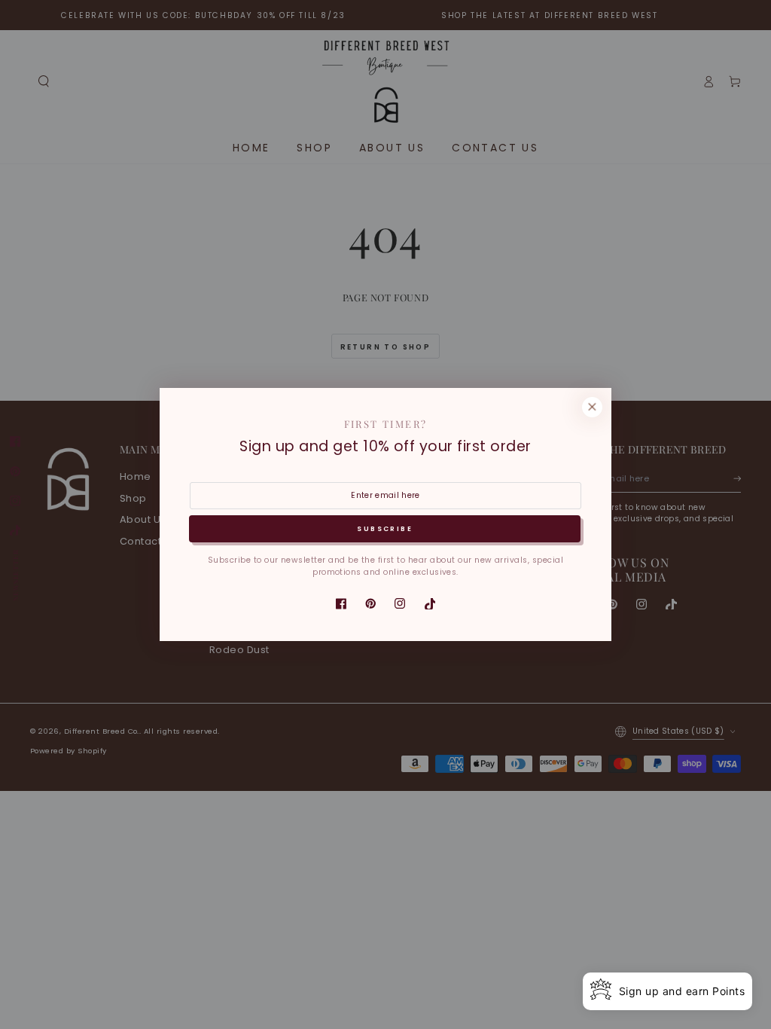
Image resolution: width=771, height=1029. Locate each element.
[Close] (592, 407)
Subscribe (385, 528)
